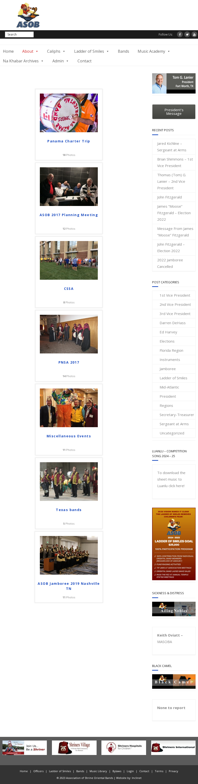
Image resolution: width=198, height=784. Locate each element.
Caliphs (53, 51)
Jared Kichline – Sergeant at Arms (171, 146)
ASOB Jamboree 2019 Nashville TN (69, 586)
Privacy (173, 771)
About (27, 51)
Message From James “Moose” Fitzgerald (175, 231)
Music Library (98, 771)
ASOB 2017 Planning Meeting (69, 214)
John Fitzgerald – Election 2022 (171, 247)
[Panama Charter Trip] (69, 130)
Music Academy (151, 51)
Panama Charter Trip (68, 141)
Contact (85, 61)
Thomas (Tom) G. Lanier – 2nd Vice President (171, 181)
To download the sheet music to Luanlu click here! (171, 479)
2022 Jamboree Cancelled (170, 263)
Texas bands (69, 509)
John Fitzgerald (169, 197)
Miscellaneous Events (69, 436)
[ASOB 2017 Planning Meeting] (69, 204)
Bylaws (117, 771)
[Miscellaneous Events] (69, 425)
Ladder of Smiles (89, 51)
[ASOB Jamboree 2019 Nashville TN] (69, 573)
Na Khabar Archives (21, 61)
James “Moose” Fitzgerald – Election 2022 (174, 213)
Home (8, 51)
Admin (58, 61)
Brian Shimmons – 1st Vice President (175, 162)
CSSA (69, 288)
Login (130, 771)
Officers (38, 771)
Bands (123, 51)
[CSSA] (69, 278)
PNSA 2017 (68, 362)
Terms (159, 771)
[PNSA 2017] (69, 352)
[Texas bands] (69, 499)
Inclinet (136, 778)
